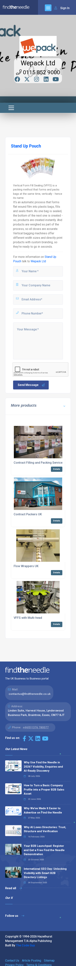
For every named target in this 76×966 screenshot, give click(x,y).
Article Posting (31, 960)
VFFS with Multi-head (28, 618)
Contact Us (12, 960)
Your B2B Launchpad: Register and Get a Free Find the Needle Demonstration (44, 850)
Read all (11, 888)
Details (56, 469)
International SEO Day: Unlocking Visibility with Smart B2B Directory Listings (45, 873)
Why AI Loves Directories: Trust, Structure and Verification (45, 829)
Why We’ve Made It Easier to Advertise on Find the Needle (43, 810)
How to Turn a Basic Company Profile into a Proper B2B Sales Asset (44, 789)
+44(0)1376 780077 (36, 727)
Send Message (28, 385)
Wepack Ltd (38, 63)
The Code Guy (25, 945)
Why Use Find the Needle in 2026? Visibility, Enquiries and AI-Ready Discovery (43, 766)
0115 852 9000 (41, 72)
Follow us (12, 916)
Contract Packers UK (28, 514)
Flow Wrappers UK (26, 566)
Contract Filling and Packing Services (39, 462)
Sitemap (49, 960)
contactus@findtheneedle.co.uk (30, 694)
